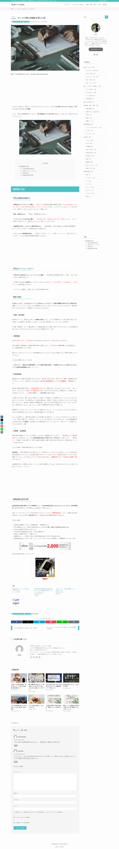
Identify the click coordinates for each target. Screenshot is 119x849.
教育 (88, 159)
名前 (15, 793)
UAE (88, 174)
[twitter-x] (34, 657)
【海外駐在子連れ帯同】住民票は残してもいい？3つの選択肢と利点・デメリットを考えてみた (43, 590)
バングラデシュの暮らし (18, 21)
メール (16, 799)
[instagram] (101, 1)
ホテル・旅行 (90, 73)
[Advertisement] (45, 91)
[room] (103, 1)
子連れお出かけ (91, 152)
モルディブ (89, 190)
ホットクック (90, 133)
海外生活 (36, 613)
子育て (89, 114)
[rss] (105, 1)
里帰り (89, 118)
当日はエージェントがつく (30, 170)
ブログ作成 (89, 102)
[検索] (107, 1)
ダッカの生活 (26, 21)
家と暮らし (90, 155)
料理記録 (89, 124)
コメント (17, 772)
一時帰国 (89, 146)
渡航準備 (89, 162)
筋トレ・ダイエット (91, 165)
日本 (88, 137)
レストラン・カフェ (92, 76)
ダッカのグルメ (91, 92)
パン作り (89, 130)
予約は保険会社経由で (28, 168)
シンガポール (90, 177)
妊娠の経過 (90, 108)
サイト (15, 806)
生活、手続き (90, 79)
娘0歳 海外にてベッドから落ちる (20, 588)
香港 (88, 196)
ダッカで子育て (91, 89)
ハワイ (88, 184)
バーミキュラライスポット (93, 127)
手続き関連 (90, 98)
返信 (16, 745)
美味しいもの (90, 168)
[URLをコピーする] (73, 622)
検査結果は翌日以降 (28, 175)
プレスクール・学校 (92, 70)
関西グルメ (89, 121)
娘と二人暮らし (91, 149)
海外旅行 (89, 171)
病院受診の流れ (24, 166)
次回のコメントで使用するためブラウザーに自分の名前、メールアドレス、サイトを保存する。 (39, 812)
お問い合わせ (55, 844)
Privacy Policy (63, 844)
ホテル (89, 143)
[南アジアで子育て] (18, 4)
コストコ (89, 140)
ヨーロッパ (90, 193)
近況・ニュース (90, 83)
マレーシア (90, 187)
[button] (16, 622)
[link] (31, 657)
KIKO (19, 655)
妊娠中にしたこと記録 (92, 111)
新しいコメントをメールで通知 (21, 817)
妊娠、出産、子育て (91, 105)
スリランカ (89, 67)
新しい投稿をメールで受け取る (21, 822)
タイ (88, 181)
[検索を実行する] (106, 17)
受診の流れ (26, 173)
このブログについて (95, 49)
